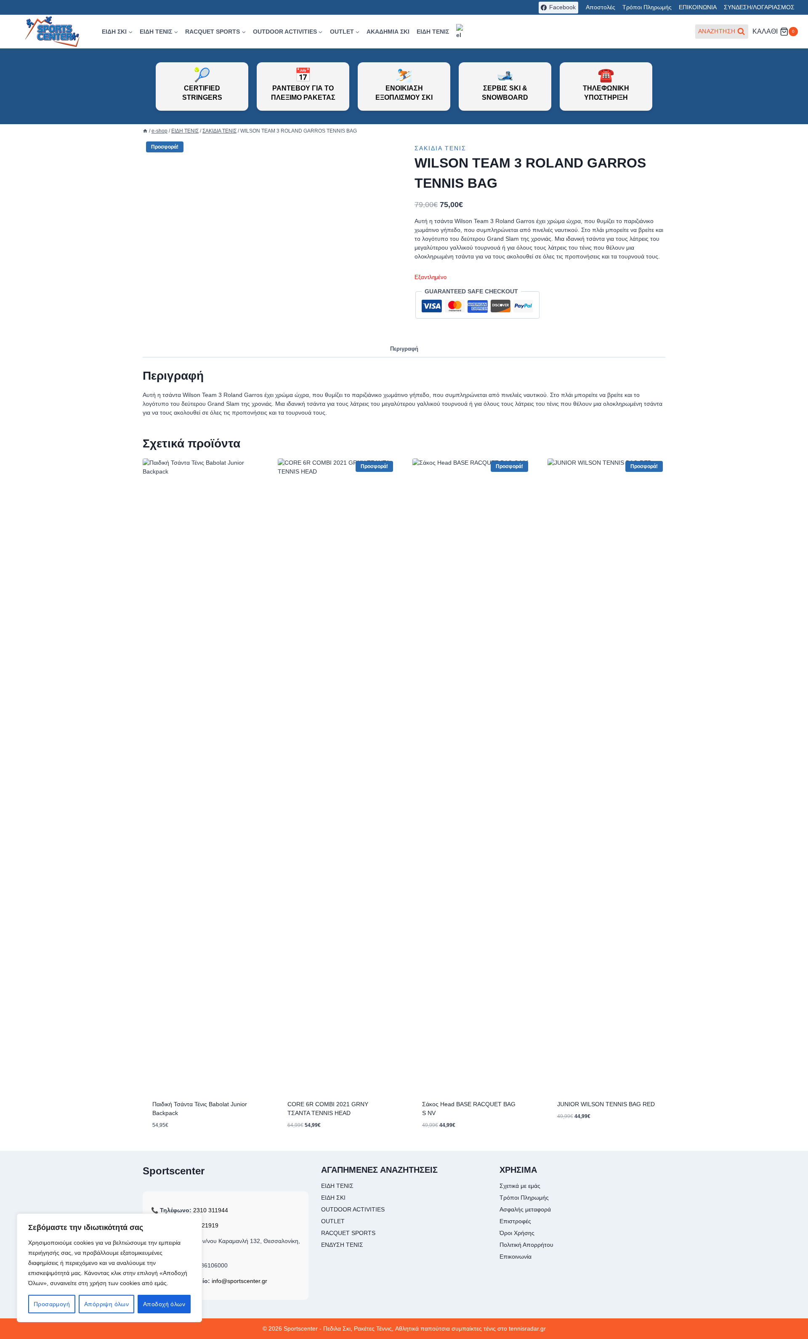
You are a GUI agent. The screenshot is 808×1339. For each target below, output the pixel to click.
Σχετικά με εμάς (520, 1185)
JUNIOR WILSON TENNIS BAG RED (606, 1104)
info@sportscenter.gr (239, 1281)
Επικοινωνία (516, 1256)
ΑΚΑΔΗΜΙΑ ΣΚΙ (388, 31)
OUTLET (333, 1221)
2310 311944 (210, 1210)
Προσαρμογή (52, 1304)
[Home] (145, 131)
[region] (109, 1268)
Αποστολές (600, 7)
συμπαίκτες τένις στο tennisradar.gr (499, 1328)
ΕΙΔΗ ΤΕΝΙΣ (433, 31)
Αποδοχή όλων (164, 1304)
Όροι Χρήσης (517, 1233)
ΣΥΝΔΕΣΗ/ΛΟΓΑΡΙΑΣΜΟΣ (759, 7)
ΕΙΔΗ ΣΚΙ (333, 1197)
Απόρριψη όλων (106, 1304)
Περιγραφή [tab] (404, 349)
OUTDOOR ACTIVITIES (353, 1209)
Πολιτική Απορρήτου (526, 1244)
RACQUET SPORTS (348, 1233)
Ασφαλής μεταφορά (525, 1209)
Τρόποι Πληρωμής (647, 7)
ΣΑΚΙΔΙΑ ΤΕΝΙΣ (440, 148)
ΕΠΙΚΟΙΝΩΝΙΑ (698, 7)
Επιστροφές (515, 1221)
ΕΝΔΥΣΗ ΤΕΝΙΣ (342, 1244)
